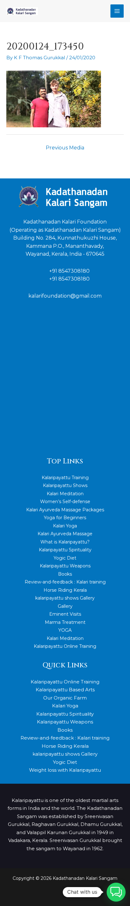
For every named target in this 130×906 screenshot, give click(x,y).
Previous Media (65, 148)
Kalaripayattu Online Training (65, 646)
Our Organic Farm (65, 698)
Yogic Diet (65, 558)
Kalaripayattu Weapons (65, 566)
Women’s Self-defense (65, 501)
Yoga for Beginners (65, 517)
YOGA (65, 630)
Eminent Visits (65, 614)
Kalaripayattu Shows (65, 485)
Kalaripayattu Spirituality (65, 550)
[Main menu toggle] (117, 11)
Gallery (65, 606)
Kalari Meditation (65, 494)
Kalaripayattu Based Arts (65, 690)
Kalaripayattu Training (65, 477)
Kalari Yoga (65, 526)
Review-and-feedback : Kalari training (65, 582)
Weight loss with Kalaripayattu (65, 770)
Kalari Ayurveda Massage (65, 534)
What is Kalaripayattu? (65, 542)
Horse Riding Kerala (65, 590)
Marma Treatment (65, 622)
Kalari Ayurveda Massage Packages (65, 510)
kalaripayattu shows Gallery (65, 598)
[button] (116, 892)
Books (65, 574)
